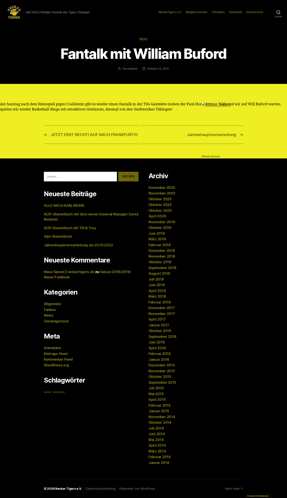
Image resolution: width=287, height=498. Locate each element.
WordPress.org (56, 365)
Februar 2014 (159, 457)
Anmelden (52, 348)
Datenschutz (254, 12)
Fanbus (50, 310)
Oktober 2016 (159, 331)
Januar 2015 (158, 411)
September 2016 (162, 337)
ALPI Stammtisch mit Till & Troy (70, 228)
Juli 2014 (156, 428)
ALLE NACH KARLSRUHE (64, 205)
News (143, 39)
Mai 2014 (156, 440)
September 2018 (162, 268)
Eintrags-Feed (56, 354)
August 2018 (159, 273)
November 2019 (161, 222)
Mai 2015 (156, 394)
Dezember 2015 (161, 365)
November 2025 (161, 193)
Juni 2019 (156, 233)
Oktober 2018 (159, 262)
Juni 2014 (156, 434)
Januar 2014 (158, 463)
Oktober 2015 (159, 377)
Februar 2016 (159, 354)
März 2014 (157, 451)
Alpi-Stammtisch (58, 236)
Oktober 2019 (159, 228)
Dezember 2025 (161, 188)
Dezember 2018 (161, 251)
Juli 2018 (156, 279)
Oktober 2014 (159, 422)
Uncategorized (56, 321)
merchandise (59, 392)
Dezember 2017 (161, 308)
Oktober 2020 (160, 210)
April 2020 (157, 216)
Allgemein (52, 304)
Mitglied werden (196, 12)
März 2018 (157, 296)
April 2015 (157, 400)
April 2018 (157, 291)
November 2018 (161, 256)
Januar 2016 (158, 359)
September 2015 (162, 382)
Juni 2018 (156, 285)
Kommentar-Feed (58, 359)
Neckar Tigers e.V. (68, 488)
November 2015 (161, 371)
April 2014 (157, 445)
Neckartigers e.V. (170, 12)
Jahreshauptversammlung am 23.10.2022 (78, 245)
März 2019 (157, 239)
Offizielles (218, 12)
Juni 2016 (156, 342)
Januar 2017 (158, 325)
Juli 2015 (156, 388)
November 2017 (161, 314)
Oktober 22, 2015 (158, 68)
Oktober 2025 (160, 199)
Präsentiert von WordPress (137, 488)
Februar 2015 (159, 405)
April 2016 (157, 348)
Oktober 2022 (160, 205)
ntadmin (133, 68)
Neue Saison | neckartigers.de (69, 272)
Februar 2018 (159, 302)
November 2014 (161, 417)
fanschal (47, 392)
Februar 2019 (159, 245)
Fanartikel (235, 12)
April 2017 (157, 319)
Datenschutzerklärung (100, 488)
